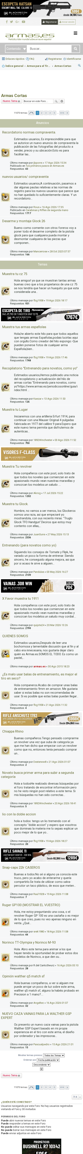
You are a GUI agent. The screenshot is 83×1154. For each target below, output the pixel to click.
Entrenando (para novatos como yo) (29, 545)
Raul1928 (38, 894)
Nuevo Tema (10, 100)
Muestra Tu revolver (17, 466)
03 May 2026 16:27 (57, 571)
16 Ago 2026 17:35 (52, 207)
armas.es (39, 666)
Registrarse (51, 22)
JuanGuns (39, 534)
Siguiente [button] (67, 113)
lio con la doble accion (19, 814)
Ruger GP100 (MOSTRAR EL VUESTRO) (31, 905)
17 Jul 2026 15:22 (53, 493)
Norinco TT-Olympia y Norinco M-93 (29, 942)
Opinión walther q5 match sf (23, 976)
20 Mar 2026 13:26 (57, 625)
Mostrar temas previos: (30, 1055)
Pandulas (38, 571)
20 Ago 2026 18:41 (65, 803)
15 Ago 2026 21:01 (63, 1044)
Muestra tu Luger (15, 409)
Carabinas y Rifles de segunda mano (47, 210)
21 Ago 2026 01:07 (59, 761)
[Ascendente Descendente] (41, 1065)
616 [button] (62, 113)
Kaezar (37, 398)
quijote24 (38, 625)
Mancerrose (40, 251)
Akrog (37, 493)
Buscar (56, 101)
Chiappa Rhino (13, 731)
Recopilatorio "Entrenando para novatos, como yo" (39, 368)
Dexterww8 (39, 761)
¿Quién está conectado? (16, 1102)
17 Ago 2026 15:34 (55, 162)
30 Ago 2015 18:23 (59, 666)
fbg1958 (38, 300)
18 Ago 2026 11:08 (57, 931)
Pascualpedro (41, 1044)
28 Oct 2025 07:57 (60, 251)
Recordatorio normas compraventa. (29, 132)
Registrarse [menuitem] (55, 58)
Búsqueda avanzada (62, 101)
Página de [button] (31, 113)
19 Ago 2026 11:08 (57, 894)
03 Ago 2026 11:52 (65, 440)
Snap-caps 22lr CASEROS (21, 867)
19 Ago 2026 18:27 (56, 841)
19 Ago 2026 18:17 (56, 300)
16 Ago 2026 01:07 (57, 1002)
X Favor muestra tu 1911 (20, 598)
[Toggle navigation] (75, 33)
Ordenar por (30, 1060)
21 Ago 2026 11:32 (56, 704)
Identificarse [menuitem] (74, 58)
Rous (36, 207)
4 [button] (50, 113)
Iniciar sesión (67, 22)
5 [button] (54, 113)
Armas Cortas (14, 95)
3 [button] (46, 113)
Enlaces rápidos (15, 58)
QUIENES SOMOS (15, 636)
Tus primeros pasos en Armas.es (45, 165)
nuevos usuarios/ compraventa (25, 177)
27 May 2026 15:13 (58, 534)
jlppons (37, 162)
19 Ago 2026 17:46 (56, 357)
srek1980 (38, 931)
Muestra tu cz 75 (14, 274)
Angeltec (38, 1002)
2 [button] (41, 113)
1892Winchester (42, 440)
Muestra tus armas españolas (24, 327)
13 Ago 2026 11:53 (54, 398)
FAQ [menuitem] (31, 58)
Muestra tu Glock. (15, 504)
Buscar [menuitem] (79, 66)
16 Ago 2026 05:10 (67, 965)
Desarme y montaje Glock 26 (23, 221)
